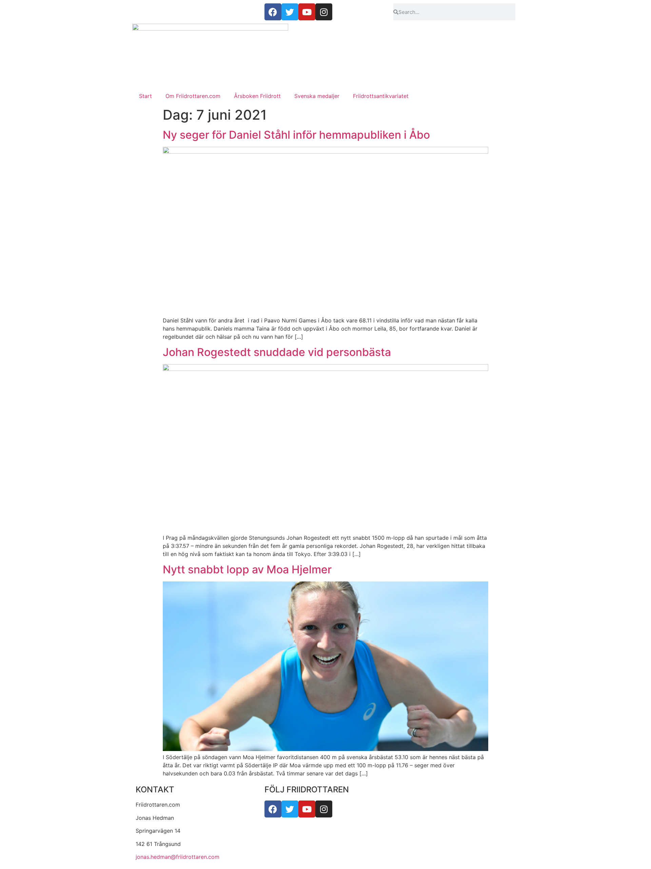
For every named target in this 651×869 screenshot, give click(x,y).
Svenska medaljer (316, 96)
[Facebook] (272, 809)
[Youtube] (306, 809)
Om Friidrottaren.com (192, 96)
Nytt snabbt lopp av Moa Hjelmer (247, 569)
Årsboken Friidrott (257, 96)
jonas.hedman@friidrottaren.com (177, 856)
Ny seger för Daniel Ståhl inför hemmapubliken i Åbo (296, 134)
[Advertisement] (325, 41)
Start (145, 96)
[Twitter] (289, 809)
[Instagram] (323, 809)
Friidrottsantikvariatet (381, 96)
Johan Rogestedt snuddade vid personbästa (277, 352)
